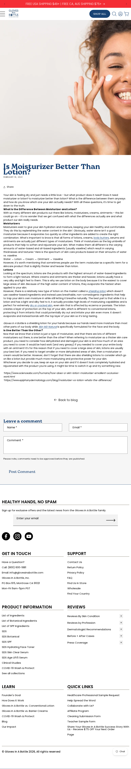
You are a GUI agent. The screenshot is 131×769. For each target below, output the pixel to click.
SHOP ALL (99, 13)
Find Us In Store (76, 583)
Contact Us (74, 562)
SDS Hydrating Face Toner (18, 647)
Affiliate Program (78, 711)
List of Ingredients (13, 615)
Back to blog (68, 400)
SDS (4, 631)
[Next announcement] (126, 4)
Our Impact (9, 726)
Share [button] (10, 187)
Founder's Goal (11, 695)
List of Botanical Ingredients (19, 620)
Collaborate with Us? (80, 705)
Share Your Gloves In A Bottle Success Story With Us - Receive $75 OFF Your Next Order (98, 728)
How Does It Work (13, 700)
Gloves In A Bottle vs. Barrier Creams (25, 711)
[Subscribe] (110, 520)
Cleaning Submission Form (84, 716)
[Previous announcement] (4, 4)
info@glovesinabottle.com (26, 572)
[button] (114, 14)
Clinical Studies (11, 663)
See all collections (13, 673)
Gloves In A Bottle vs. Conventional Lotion (28, 705)
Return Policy (75, 567)
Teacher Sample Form (81, 721)
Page (70, 734)
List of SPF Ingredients (15, 626)
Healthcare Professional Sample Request (93, 695)
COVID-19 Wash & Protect (18, 668)
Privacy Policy (75, 572)
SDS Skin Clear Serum (15, 652)
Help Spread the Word (81, 700)
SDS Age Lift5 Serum (14, 657)
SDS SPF (7, 642)
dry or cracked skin (41, 305)
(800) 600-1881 (17, 567)
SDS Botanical (10, 636)
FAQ (69, 578)
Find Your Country (78, 593)
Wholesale (74, 588)
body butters (101, 237)
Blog (4, 721)
